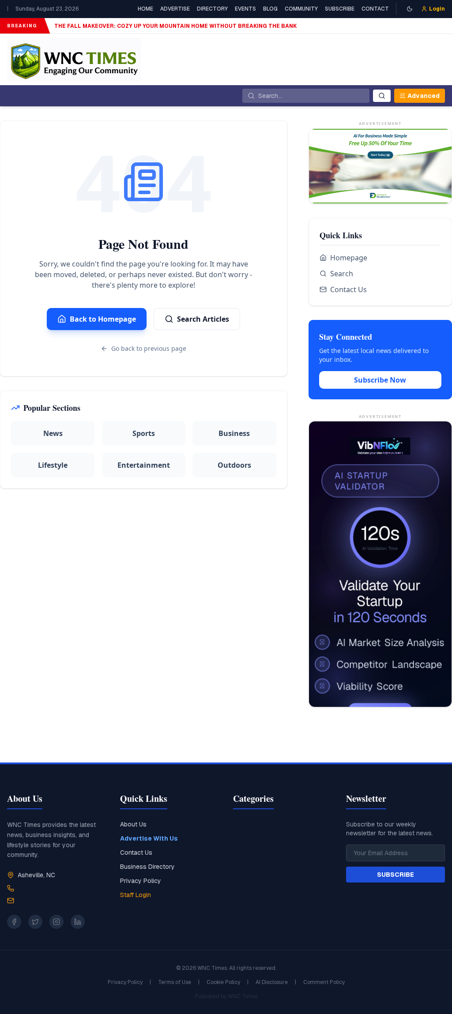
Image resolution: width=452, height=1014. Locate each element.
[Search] (382, 96)
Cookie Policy (223, 982)
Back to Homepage (103, 319)
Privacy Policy (140, 881)
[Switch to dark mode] (409, 9)
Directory (212, 8)
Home (145, 8)
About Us (133, 824)
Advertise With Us (149, 838)
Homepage (348, 258)
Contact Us (348, 289)
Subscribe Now (380, 380)
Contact (375, 8)
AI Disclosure (272, 982)
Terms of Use (174, 982)
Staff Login (135, 895)
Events (245, 8)
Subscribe (339, 8)
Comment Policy (324, 982)
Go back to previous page (148, 348)
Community (301, 8)
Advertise (175, 8)
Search (341, 273)
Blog (270, 8)
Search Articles (203, 319)
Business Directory (147, 867)
